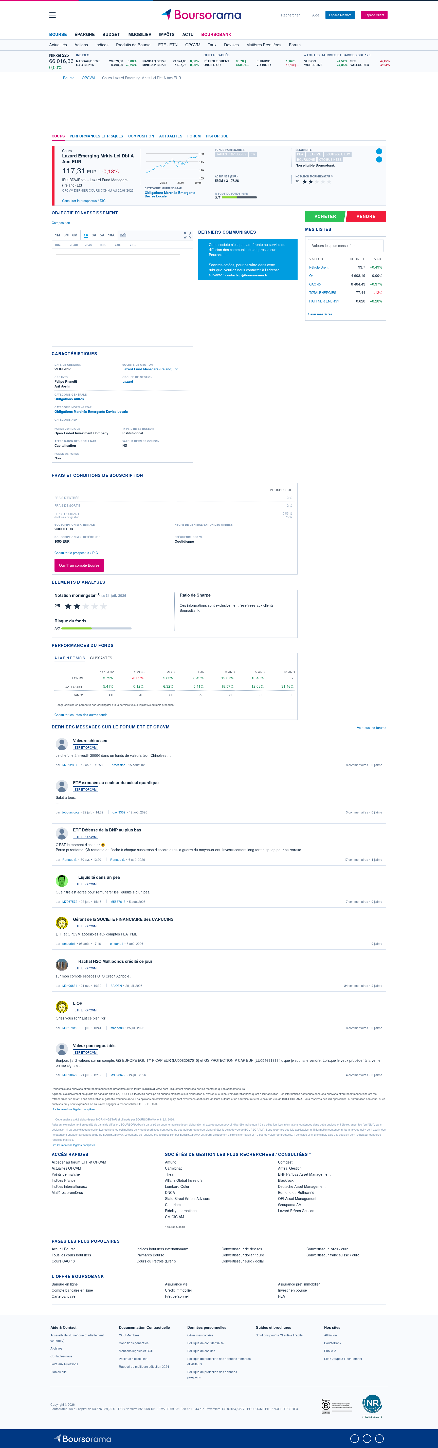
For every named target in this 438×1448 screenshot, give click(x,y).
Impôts (167, 34)
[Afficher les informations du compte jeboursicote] (62, 786)
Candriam (173, 1204)
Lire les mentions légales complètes (74, 1109)
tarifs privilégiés (231, 154)
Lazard (127, 381)
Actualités (170, 136)
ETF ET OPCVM (86, 747)
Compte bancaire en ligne (72, 1290)
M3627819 (69, 1028)
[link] (56, 1348)
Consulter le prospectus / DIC (83, 200)
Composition (141, 136)
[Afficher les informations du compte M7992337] (62, 744)
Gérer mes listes (320, 314)
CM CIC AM (174, 1216)
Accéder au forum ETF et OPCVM (79, 1162)
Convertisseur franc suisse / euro (332, 1254)
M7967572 (69, 901)
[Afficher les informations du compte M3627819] (62, 1007)
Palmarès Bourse (150, 1254)
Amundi (171, 1162)
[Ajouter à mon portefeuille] (379, 151)
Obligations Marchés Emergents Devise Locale (170, 194)
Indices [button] (102, 45)
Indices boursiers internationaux (162, 1248)
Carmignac (173, 1168)
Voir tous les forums (371, 727)
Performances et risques (96, 136)
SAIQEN (116, 985)
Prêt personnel (177, 1296)
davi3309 (119, 812)
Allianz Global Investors (184, 1180)
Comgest (285, 1162)
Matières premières (67, 1192)
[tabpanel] (174, 686)
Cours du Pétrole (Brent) (156, 1260)
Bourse (58, 34)
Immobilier (139, 34)
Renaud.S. (69, 859)
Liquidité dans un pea (99, 877)
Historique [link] (217, 136)
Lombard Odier (177, 1186)
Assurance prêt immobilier (299, 1284)
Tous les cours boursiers (71, 1254)
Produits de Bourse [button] (133, 45)
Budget (111, 34)
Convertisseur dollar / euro (243, 1254)
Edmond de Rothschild (296, 1192)
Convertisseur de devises (242, 1248)
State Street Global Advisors (187, 1198)
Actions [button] (81, 45)
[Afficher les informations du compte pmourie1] (62, 923)
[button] (52, 15)
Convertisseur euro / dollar (243, 1260)
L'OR (78, 1003)
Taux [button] (212, 45)
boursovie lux (337, 154)
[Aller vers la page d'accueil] (217, 15)
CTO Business (330, 159)
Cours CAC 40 (63, 1260)
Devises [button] (231, 45)
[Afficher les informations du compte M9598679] (62, 1049)
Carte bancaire (64, 1296)
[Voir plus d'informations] (146, 475)
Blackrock (286, 1180)
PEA (281, 1296)
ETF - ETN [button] (168, 45)
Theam (170, 1174)
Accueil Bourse (64, 1248)
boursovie (306, 159)
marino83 (117, 1028)
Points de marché (66, 1174)
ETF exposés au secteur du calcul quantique (116, 782)
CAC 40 (315, 284)
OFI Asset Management (297, 1198)
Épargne (85, 34)
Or (311, 275)
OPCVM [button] (192, 45)
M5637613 (118, 901)
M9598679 (69, 1075)
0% (253, 154)
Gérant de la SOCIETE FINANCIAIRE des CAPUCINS (123, 919)
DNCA (170, 1192)
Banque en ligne (65, 1284)
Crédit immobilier (178, 1290)
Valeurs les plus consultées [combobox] (333, 245)
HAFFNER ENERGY (324, 301)
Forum (295, 45)
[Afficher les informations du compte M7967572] (62, 881)
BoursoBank (216, 34)
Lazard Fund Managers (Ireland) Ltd (150, 368)
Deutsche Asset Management (301, 1186)
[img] (329, 181)
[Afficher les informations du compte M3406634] (62, 965)
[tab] (69, 659)
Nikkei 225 (59, 55)
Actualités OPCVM (66, 1168)
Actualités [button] (58, 45)
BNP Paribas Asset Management (304, 1174)
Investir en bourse (292, 1290)
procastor (118, 765)
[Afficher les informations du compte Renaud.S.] (62, 833)
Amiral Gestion (290, 1168)
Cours (58, 136)
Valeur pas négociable (94, 1045)
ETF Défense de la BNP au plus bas (107, 830)
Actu (188, 34)
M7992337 (69, 765)
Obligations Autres (69, 398)
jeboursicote (70, 812)
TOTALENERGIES (322, 292)
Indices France (64, 1180)
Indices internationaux (69, 1186)
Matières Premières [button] (263, 45)
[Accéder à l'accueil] (54, 77)
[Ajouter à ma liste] (379, 159)
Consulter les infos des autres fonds (80, 714)
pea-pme (314, 154)
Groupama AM (290, 1204)
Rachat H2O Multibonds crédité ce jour (115, 961)
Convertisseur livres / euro (327, 1248)
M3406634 (69, 985)
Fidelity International (181, 1210)
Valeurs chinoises (90, 740)
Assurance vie (176, 1284)
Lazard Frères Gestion (296, 1210)
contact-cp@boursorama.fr (246, 275)
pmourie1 (69, 943)
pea (300, 154)
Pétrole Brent (318, 267)
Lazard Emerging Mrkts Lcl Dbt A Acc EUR (98, 158)
